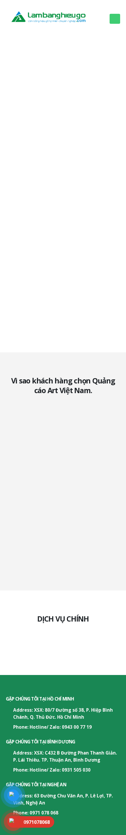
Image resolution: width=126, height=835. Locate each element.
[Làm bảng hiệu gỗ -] (55, 15)
